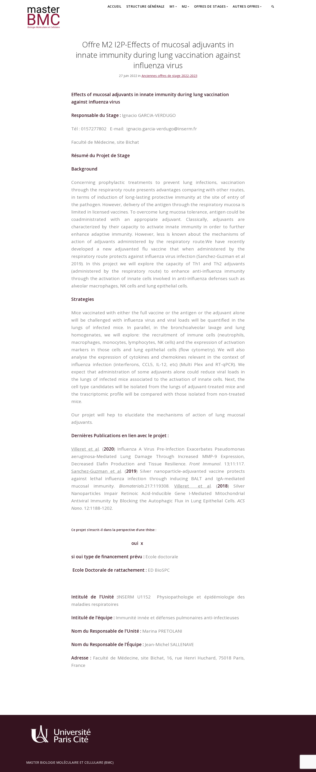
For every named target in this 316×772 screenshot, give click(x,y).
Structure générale (145, 6)
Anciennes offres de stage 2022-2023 (169, 75)
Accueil (114, 6)
